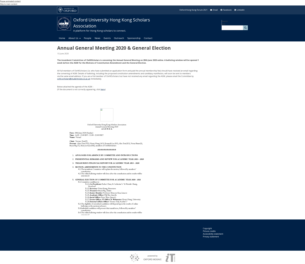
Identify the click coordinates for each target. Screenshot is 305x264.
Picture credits (209, 231)
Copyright (207, 228)
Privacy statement (211, 236)
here (103, 89)
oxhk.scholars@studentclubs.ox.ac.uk (73, 79)
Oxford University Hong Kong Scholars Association (111, 23)
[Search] (245, 27)
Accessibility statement (213, 234)
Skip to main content (8, 4)
